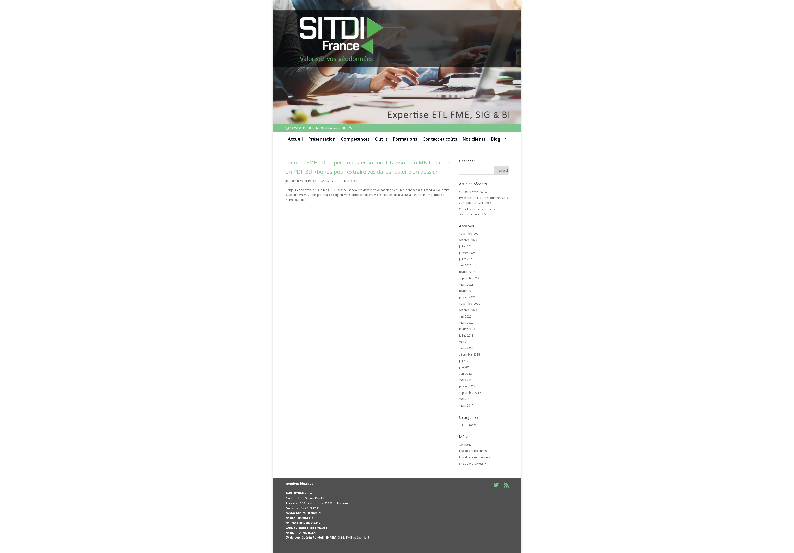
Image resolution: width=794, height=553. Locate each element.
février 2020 (467, 329)
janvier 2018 (467, 386)
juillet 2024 (466, 246)
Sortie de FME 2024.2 (473, 192)
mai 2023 (465, 265)
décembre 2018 (469, 354)
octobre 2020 (468, 310)
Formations (405, 139)
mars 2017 (466, 405)
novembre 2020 (469, 304)
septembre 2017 (470, 393)
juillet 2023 (466, 259)
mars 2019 (466, 348)
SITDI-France (348, 181)
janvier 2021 (467, 297)
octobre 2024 (468, 240)
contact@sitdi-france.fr (303, 513)
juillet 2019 (466, 335)
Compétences (355, 139)
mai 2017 (465, 399)
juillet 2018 (466, 361)
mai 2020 (465, 316)
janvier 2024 (467, 253)
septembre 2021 (470, 278)
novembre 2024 (469, 233)
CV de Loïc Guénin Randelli (304, 537)
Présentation (322, 139)
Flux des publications (473, 451)
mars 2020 (466, 323)
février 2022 (467, 272)
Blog (495, 139)
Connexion (466, 444)
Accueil (295, 139)
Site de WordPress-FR (473, 463)
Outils (381, 139)
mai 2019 (465, 342)
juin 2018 (465, 367)
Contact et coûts (440, 139)
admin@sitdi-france (303, 181)
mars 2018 (466, 380)
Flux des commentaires (474, 457)
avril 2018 (465, 374)
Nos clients (474, 139)
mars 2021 (466, 285)
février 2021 (467, 291)
